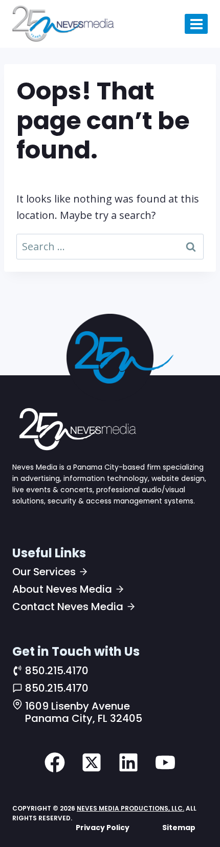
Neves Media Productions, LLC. (130, 808)
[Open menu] (196, 24)
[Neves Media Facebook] (55, 762)
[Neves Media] (76, 428)
